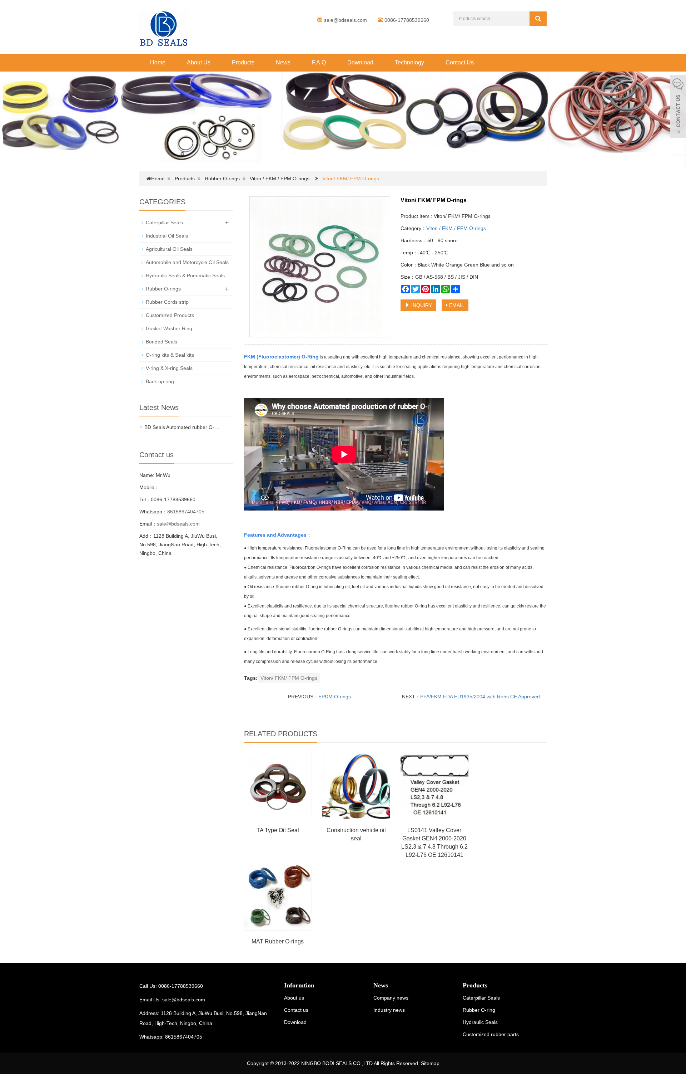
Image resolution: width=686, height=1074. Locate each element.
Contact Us (460, 62)
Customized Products (170, 315)
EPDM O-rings (334, 696)
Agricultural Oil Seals (169, 249)
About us (294, 998)
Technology (409, 62)
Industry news (389, 1010)
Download (360, 62)
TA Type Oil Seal (278, 830)
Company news (390, 998)
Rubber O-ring (479, 1010)
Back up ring (160, 381)
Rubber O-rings (222, 178)
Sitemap (430, 1063)
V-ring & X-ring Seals (169, 368)
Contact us (296, 1010)
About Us (198, 62)
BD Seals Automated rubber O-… (181, 427)
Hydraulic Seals (480, 1022)
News (283, 62)
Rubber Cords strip (167, 302)
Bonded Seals (161, 342)
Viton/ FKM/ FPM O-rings (288, 678)
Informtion (299, 985)
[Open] (678, 107)
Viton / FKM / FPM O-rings (279, 178)
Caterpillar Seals (164, 222)
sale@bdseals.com (345, 20)
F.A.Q (319, 62)
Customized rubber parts (491, 1034)
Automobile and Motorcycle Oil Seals (187, 262)
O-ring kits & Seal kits (170, 355)
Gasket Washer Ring (169, 328)
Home (157, 62)
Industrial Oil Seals (167, 236)
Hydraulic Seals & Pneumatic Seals (185, 275)
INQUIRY (421, 305)
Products (243, 62)
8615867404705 (185, 511)
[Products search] (538, 18)
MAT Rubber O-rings (278, 941)
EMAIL (456, 305)
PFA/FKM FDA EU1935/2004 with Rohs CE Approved (480, 696)
